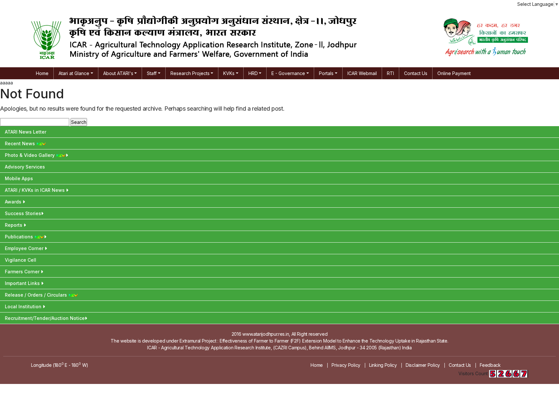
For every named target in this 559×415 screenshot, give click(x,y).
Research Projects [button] (190, 73)
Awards (14, 201)
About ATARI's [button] (118, 73)
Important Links (23, 283)
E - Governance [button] (288, 73)
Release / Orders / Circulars (36, 295)
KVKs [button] (229, 73)
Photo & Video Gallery (30, 155)
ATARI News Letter (25, 132)
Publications (19, 236)
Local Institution (24, 306)
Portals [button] (326, 73)
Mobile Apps (19, 178)
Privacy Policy (346, 365)
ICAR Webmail (362, 73)
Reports (14, 225)
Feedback (490, 365)
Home (42, 73)
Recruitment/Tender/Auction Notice (45, 318)
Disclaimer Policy (423, 365)
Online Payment (454, 73)
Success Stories (23, 213)
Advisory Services (25, 166)
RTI (390, 73)
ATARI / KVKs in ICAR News (35, 190)
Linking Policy (383, 365)
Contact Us (415, 73)
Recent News (20, 143)
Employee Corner (25, 248)
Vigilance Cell (20, 260)
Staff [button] (152, 73)
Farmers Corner (23, 271)
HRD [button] (253, 73)
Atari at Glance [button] (74, 73)
